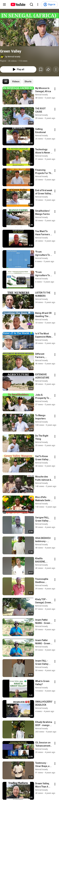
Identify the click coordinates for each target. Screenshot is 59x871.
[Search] (31, 4)
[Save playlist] (41, 69)
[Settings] (38, 4)
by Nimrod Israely (12, 57)
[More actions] (56, 69)
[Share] (48, 69)
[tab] (6, 81)
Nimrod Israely (41, 95)
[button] (29, 29)
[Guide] (4, 4)
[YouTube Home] (18, 4)
